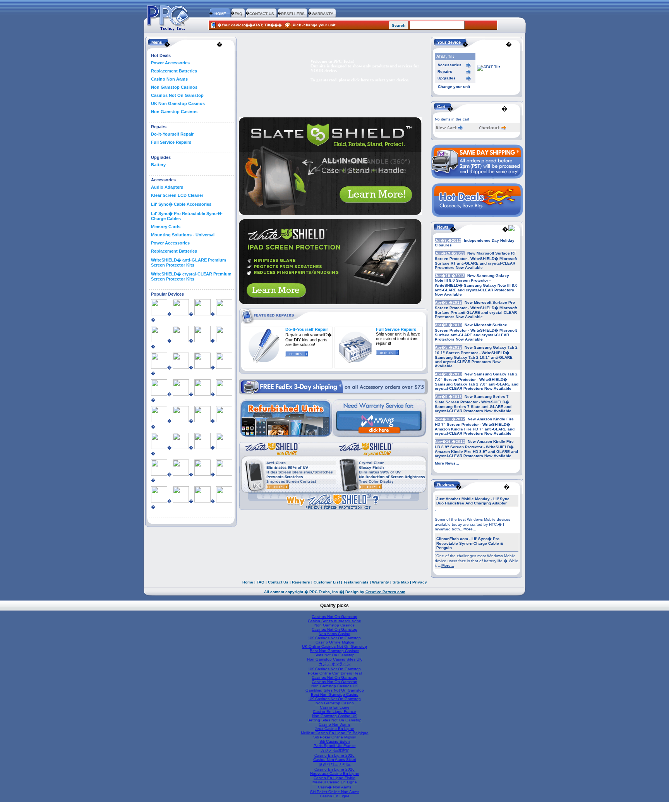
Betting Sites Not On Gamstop (334, 720)
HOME (220, 14)
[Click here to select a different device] (488, 67)
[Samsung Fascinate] (202, 474)
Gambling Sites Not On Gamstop (334, 690)
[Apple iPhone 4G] (224, 340)
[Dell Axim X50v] (159, 394)
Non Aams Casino (334, 634)
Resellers (301, 582)
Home (247, 582)
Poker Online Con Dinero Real (335, 673)
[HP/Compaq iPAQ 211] (224, 394)
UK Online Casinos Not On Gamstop (334, 646)
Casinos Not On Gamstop (177, 95)
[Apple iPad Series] (159, 340)
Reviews (445, 484)
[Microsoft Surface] (181, 447)
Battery (158, 164)
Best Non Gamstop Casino (335, 694)
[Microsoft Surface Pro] (202, 447)
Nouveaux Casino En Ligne (334, 773)
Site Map (401, 582)
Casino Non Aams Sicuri (334, 759)
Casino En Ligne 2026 (334, 755)
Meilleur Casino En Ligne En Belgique (335, 733)
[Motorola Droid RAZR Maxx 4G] (159, 474)
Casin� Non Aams (334, 787)
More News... (447, 463)
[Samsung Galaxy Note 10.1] (159, 501)
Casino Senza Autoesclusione (334, 621)
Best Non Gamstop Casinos (334, 651)
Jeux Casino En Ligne (334, 728)
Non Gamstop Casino (335, 703)
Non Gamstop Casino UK (334, 716)
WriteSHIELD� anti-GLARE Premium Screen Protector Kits (188, 262)
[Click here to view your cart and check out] (450, 129)
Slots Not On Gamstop (334, 655)
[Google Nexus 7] (202, 394)
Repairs (444, 71)
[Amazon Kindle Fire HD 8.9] (202, 314)
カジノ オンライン (335, 664)
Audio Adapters (167, 187)
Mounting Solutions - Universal (182, 234)
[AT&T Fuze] (181, 367)
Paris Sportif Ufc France (335, 745)
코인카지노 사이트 (335, 764)
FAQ (238, 14)
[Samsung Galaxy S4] (224, 501)
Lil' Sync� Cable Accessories (181, 204)
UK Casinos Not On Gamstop (335, 638)
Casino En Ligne (335, 707)
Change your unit (454, 86)
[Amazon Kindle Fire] (159, 314)
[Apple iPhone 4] (202, 340)
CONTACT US (261, 14)
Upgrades (446, 78)
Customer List (327, 582)
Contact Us (278, 582)
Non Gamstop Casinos (174, 87)
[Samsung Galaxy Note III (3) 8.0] (202, 501)
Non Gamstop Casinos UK (334, 686)
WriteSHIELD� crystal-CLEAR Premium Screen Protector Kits (191, 276)
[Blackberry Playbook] (224, 367)
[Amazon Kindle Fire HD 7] (181, 314)
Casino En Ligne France (334, 711)
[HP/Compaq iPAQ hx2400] (159, 420)
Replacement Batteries (174, 71)
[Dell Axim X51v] (181, 394)
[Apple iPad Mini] (224, 314)
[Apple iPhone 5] (159, 367)
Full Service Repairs (171, 142)
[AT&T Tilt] (202, 367)
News (442, 227)
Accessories (449, 65)
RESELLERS (293, 14)
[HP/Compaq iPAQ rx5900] (202, 420)
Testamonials (356, 582)
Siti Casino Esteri (334, 741)
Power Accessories (170, 62)
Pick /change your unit (314, 25)
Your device (449, 42)
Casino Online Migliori (335, 642)
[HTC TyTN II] (159, 447)
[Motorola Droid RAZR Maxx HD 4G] (181, 474)
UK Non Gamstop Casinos (178, 103)
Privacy (419, 582)
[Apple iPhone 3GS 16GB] (181, 340)
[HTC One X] (224, 420)
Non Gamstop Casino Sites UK (334, 659)
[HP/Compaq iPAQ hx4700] (181, 420)
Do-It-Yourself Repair (172, 134)
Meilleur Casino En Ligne (334, 782)
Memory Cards (165, 226)
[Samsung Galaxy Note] (224, 474)
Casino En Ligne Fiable (334, 778)
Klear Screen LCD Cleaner (177, 195)
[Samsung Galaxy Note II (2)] (181, 501)
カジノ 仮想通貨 (335, 750)
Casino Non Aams (169, 79)
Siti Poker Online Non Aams (334, 792)
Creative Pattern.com (385, 592)
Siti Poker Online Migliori (334, 737)
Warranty (380, 582)
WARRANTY (322, 14)
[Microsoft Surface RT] (224, 447)
